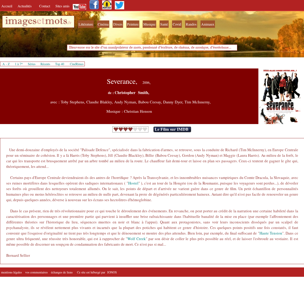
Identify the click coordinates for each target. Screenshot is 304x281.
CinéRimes (76, 64)
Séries (31, 64)
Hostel (133, 183)
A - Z (6, 64)
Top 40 (59, 64)
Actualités (26, 6)
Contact (45, 6)
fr (69, 22)
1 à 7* (19, 64)
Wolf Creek (136, 238)
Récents (45, 64)
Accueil (7, 6)
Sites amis (62, 6)
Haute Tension (270, 233)
